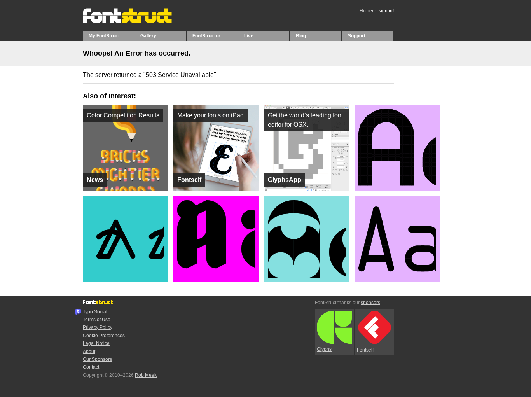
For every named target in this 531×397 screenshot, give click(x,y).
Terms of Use (96, 319)
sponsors (370, 302)
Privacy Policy (97, 327)
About (89, 351)
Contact (91, 367)
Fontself (365, 350)
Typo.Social (95, 312)
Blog (301, 35)
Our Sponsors (97, 359)
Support (356, 35)
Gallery (148, 35)
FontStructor (206, 35)
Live (248, 35)
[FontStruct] (135, 21)
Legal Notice (96, 343)
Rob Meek (146, 375)
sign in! (386, 11)
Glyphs (324, 349)
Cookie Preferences (104, 335)
